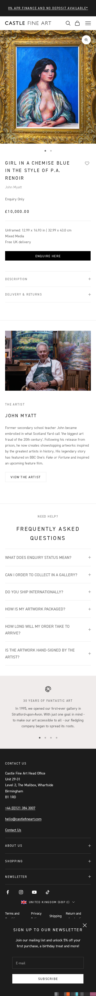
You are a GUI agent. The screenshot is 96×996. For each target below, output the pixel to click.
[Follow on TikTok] (47, 892)
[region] (48, 707)
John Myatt (13, 187)
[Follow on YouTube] (34, 892)
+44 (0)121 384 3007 (20, 808)
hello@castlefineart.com (23, 819)
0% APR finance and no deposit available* (48, 8)
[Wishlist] (87, 163)
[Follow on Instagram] (21, 892)
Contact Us (13, 830)
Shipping (55, 916)
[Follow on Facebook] (7, 892)
